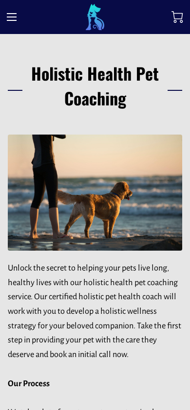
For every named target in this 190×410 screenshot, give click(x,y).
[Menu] (12, 17)
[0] (177, 17)
